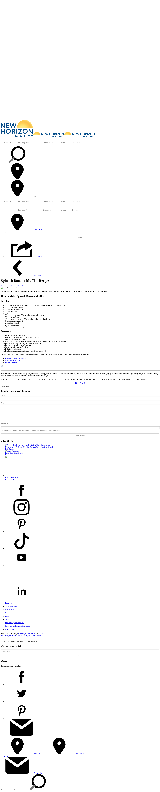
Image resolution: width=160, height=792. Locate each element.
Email (3, 403)
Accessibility (9, 629)
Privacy (7, 616)
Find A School (39, 179)
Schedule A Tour (11, 606)
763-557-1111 (43, 634)
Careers (63, 142)
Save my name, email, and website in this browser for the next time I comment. (31, 431)
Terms (7, 619)
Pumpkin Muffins (11, 362)
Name (3, 395)
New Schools (9, 610)
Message (4, 423)
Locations (8, 603)
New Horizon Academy (9, 286)
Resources (46, 142)
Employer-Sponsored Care (14, 623)
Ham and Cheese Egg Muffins (15, 358)
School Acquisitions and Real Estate (17, 626)
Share (40, 257)
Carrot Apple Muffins (12, 360)
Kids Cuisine (22, 286)
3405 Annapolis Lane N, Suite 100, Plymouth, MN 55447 (21, 636)
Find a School (80, 383)
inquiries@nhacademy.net (27, 634)
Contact (75, 142)
